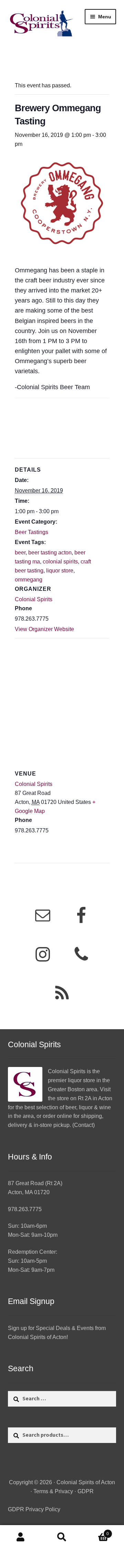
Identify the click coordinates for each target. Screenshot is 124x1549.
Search (62, 1537)
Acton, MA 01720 (29, 1192)
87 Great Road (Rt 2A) (35, 1183)
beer (20, 552)
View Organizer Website (44, 629)
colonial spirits (60, 562)
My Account (20, 1537)
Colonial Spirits (33, 599)
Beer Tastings (31, 532)
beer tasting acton (50, 552)
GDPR (86, 1491)
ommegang (28, 580)
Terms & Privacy (53, 1491)
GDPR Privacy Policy (34, 1509)
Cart (96, 1531)
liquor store (59, 571)
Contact (83, 1125)
